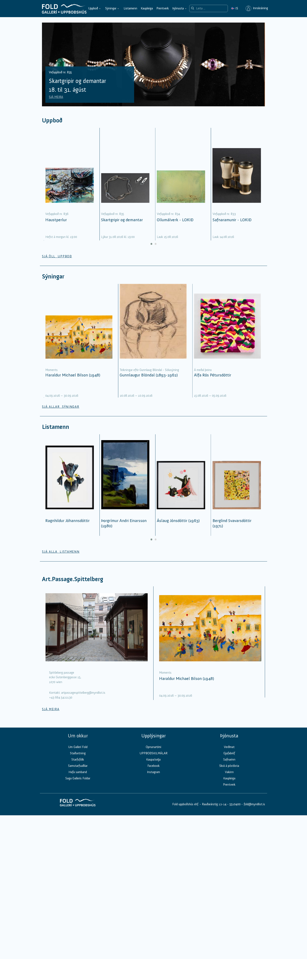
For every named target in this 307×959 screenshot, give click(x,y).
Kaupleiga (147, 8)
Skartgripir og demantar (122, 219)
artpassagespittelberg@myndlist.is (83, 693)
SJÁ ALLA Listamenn (60, 552)
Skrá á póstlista (229, 766)
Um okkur (78, 736)
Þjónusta (178, 8)
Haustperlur (56, 219)
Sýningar (110, 8)
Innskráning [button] (259, 8)
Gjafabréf (229, 753)
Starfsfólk (77, 759)
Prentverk (162, 8)
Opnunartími (153, 747)
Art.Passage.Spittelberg (72, 579)
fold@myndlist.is (254, 804)
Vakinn (229, 772)
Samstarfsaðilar (78, 766)
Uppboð (93, 8)
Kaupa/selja (153, 759)
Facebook (153, 766)
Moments (51, 370)
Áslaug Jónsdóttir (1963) (178, 520)
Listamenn (130, 8)
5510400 (235, 804)
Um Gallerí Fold (78, 747)
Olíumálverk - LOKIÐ (175, 219)
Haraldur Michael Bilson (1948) (72, 374)
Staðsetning (78, 753)
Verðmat (229, 747)
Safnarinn (229, 759)
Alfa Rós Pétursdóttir (212, 374)
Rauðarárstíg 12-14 (213, 804)
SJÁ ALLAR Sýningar (60, 407)
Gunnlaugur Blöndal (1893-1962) (149, 374)
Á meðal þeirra (203, 370)
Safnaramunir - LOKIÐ (232, 219)
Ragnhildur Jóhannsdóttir (67, 520)
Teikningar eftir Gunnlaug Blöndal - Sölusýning (149, 370)
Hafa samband (78, 772)
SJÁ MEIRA (56, 97)
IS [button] (234, 8)
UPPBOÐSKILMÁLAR (153, 753)
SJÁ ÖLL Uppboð (57, 256)
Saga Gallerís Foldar (77, 778)
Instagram (153, 772)
